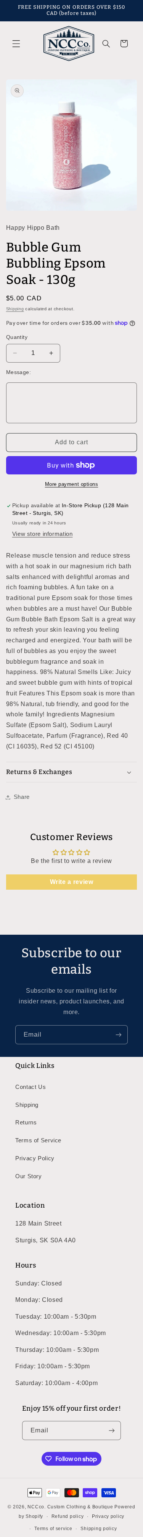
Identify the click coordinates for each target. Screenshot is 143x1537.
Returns (26, 1122)
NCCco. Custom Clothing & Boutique (70, 1507)
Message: (18, 372)
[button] (16, 43)
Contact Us (30, 1087)
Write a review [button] (71, 882)
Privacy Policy (35, 1158)
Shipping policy (98, 1528)
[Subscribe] (118, 1034)
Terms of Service (38, 1140)
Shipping (15, 308)
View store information (42, 534)
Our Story (28, 1176)
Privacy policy (108, 1516)
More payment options (71, 484)
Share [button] (22, 797)
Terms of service (53, 1528)
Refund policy (67, 1516)
